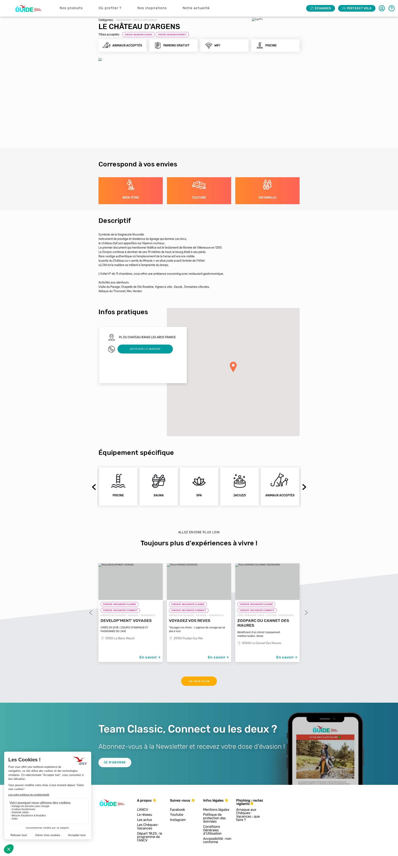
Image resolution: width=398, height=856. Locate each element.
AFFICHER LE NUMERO (145, 349)
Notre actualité (196, 8)
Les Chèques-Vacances (148, 826)
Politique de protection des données (214, 818)
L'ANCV (142, 810)
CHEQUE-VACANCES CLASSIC (138, 34)
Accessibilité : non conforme (217, 840)
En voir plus (199, 681)
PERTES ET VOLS (359, 8)
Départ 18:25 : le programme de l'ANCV (149, 837)
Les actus (144, 820)
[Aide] (391, 8)
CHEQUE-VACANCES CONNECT (172, 34)
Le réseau (144, 815)
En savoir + (150, 657)
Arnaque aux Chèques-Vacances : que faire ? (248, 815)
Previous (94, 486)
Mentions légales (216, 810)
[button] (233, 367)
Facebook (177, 810)
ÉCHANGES (323, 8)
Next (304, 487)
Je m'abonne (115, 762)
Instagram (178, 820)
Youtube (176, 815)
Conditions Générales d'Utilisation (212, 830)
